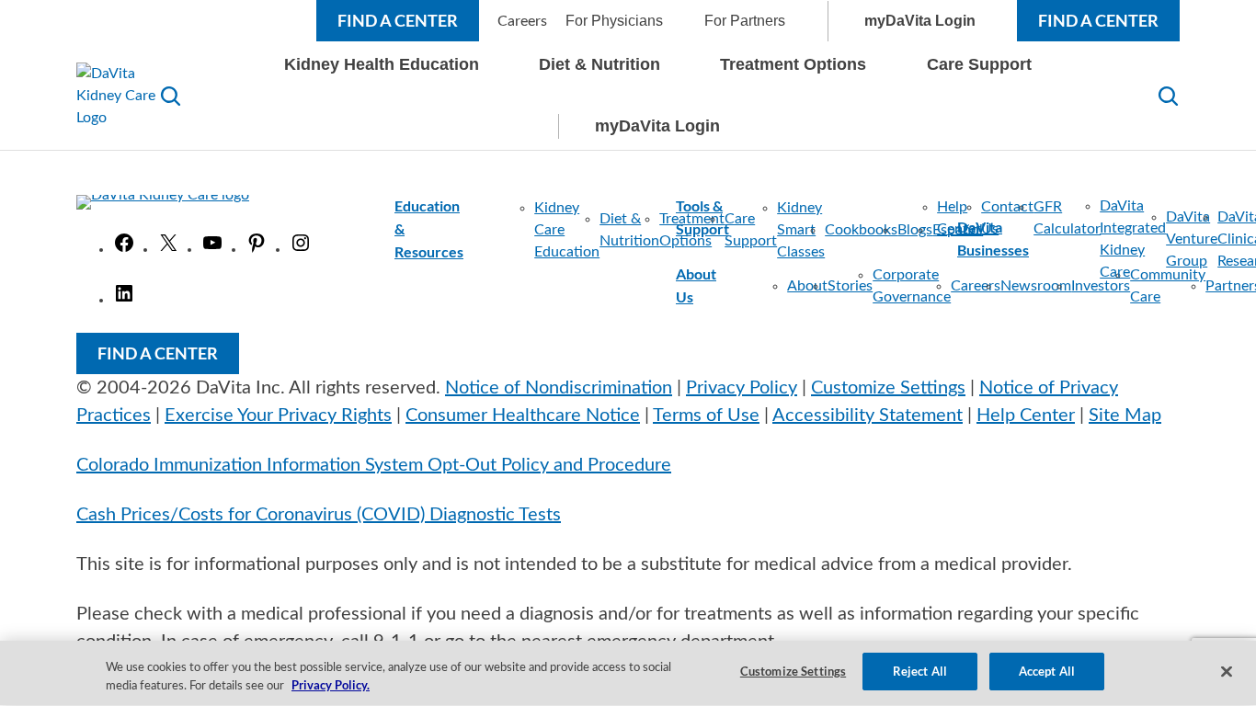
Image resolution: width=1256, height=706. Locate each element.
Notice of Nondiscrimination (558, 388)
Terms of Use (706, 415)
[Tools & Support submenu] (814, 218)
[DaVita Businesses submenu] (1046, 239)
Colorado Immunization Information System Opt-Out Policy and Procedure (373, 465)
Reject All (920, 671)
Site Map (1125, 415)
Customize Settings (888, 388)
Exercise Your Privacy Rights (278, 415)
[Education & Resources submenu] (480, 230)
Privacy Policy (741, 388)
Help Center (1025, 415)
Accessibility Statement (867, 415)
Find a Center (397, 20)
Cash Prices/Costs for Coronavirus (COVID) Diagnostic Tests (318, 515)
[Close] (1226, 671)
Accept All (1047, 671)
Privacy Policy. (330, 685)
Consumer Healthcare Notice (522, 415)
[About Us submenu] (733, 286)
